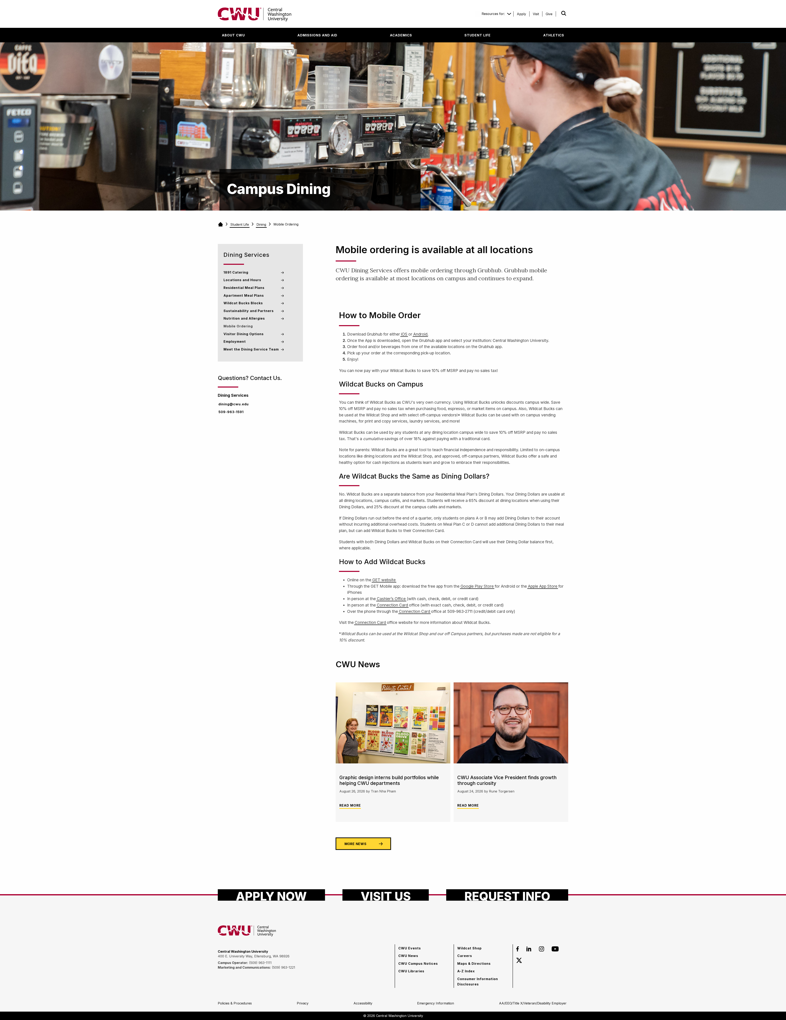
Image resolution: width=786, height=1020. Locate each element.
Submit (558, 13)
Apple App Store (542, 586)
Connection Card (392, 605)
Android (420, 334)
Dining (261, 224)
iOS (404, 334)
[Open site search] (563, 13)
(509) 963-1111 (260, 963)
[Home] (220, 224)
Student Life (239, 224)
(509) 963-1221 (283, 967)
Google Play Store (477, 586)
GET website (384, 579)
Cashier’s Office (391, 598)
